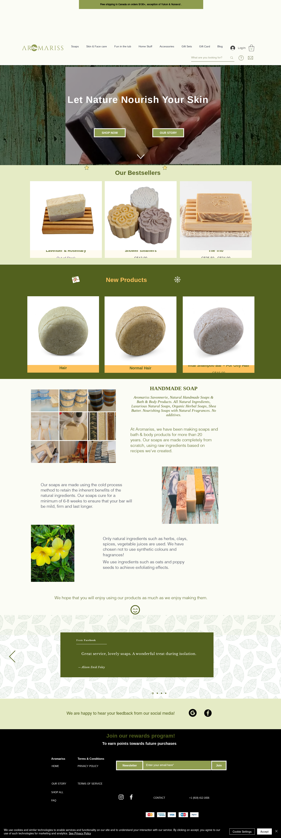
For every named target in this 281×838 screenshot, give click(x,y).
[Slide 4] (165, 693)
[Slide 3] (161, 693)
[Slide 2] (157, 693)
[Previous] (12, 657)
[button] (251, 48)
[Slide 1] (153, 693)
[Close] (276, 831)
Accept (264, 831)
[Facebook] (208, 713)
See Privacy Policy (80, 833)
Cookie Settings (242, 831)
